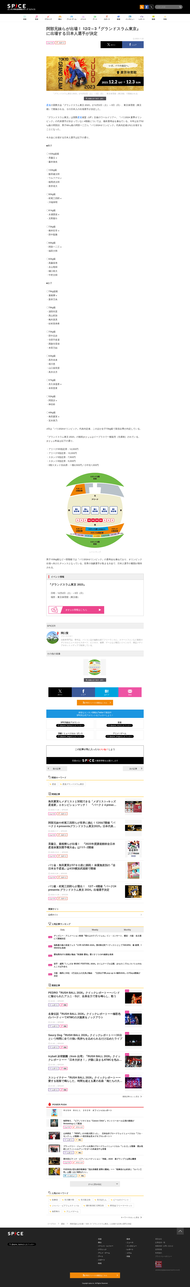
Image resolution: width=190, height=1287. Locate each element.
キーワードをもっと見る (130, 1217)
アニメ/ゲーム (72, 1211)
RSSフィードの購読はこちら (96, 702)
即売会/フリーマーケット (121, 1205)
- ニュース (129, 1242)
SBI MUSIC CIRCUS (95, 1205)
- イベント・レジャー (105, 1246)
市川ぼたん (102, 1199)
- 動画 (128, 1239)
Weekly (95, 929)
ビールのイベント (121, 1199)
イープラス (51, 1223)
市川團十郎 (69, 1199)
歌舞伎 (55, 1199)
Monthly (127, 929)
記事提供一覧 (160, 1242)
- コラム (129, 1253)
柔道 (48, 105)
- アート (100, 1256)
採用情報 (158, 1249)
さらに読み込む (95, 1184)
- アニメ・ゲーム (103, 1253)
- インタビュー (131, 1246)
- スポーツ (101, 1259)
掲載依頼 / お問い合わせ (164, 1246)
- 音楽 (99, 1239)
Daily (62, 929)
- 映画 (99, 1263)
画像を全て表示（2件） (96, 98)
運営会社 (158, 1239)
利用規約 (158, 1253)
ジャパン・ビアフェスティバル (65, 1205)
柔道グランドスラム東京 (73, 784)
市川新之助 (85, 1199)
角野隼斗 (56, 1211)
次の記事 (133, 768)
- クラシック (102, 1249)
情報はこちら (80, 609)
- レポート (129, 1249)
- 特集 (128, 1256)
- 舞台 (99, 1242)
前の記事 (57, 768)
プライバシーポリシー (163, 1256)
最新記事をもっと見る (131, 1096)
